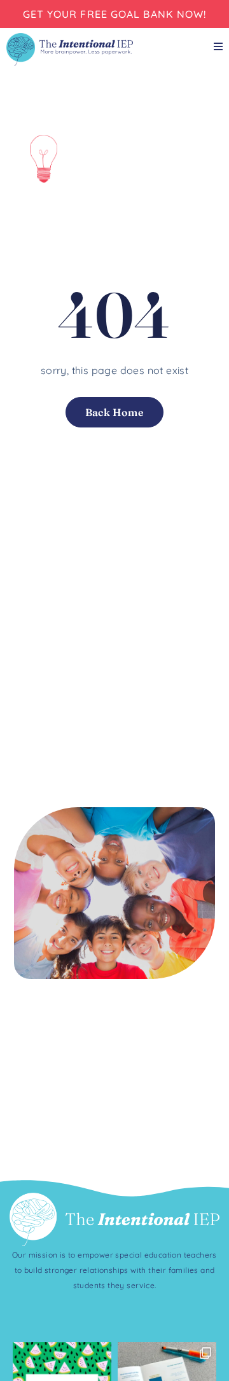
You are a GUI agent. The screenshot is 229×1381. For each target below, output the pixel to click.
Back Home (114, 412)
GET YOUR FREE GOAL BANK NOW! (115, 14)
